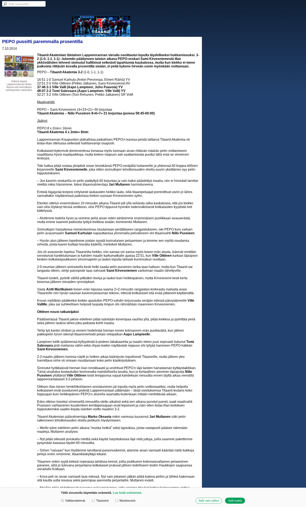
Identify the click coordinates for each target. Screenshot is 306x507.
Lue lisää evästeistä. (127, 492)
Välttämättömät (75, 500)
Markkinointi (127, 500)
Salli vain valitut (209, 500)
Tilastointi (102, 500)
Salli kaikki (235, 500)
